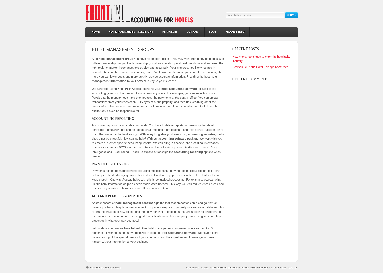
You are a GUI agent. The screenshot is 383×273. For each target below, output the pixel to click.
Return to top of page (105, 267)
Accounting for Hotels (125, 13)
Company (193, 31)
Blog (212, 31)
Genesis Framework (254, 267)
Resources (169, 31)
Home (96, 31)
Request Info (235, 31)
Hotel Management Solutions (131, 31)
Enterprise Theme (223, 267)
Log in (292, 267)
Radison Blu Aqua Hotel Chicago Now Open (260, 67)
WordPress (278, 267)
